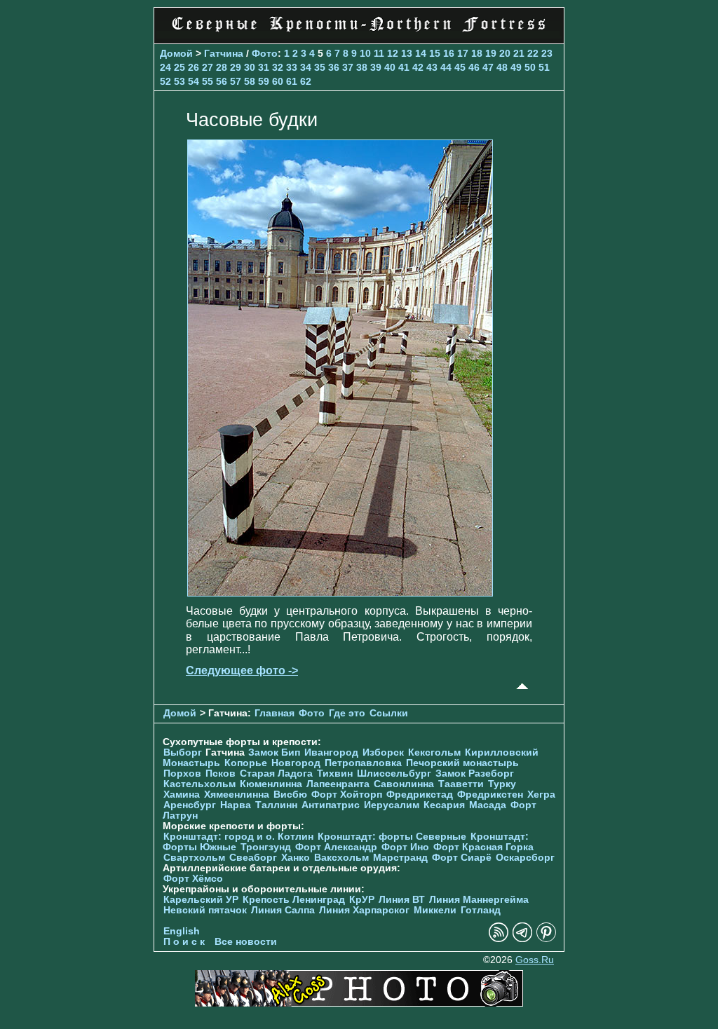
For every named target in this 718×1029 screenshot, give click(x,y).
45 (460, 67)
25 (179, 67)
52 (165, 81)
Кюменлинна (271, 784)
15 (434, 53)
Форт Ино (405, 847)
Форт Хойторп (346, 794)
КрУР (361, 899)
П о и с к (184, 941)
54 (193, 81)
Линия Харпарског (364, 910)
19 (490, 53)
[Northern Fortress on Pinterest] (546, 939)
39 (375, 67)
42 (418, 67)
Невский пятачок (205, 910)
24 (165, 67)
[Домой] (359, 35)
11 (379, 53)
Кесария (444, 805)
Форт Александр (336, 847)
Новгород (295, 763)
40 (389, 67)
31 (263, 67)
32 (277, 67)
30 (249, 67)
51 (544, 67)
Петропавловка (363, 763)
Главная (274, 713)
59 (263, 81)
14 (420, 53)
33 (291, 67)
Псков (220, 773)
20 (504, 53)
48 (502, 67)
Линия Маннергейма (479, 899)
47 (488, 67)
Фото (265, 53)
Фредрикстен (490, 794)
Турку (502, 784)
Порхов (182, 773)
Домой (176, 53)
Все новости (246, 941)
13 (406, 53)
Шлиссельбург (394, 773)
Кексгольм (434, 752)
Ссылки (389, 713)
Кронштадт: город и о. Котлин (238, 836)
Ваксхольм (341, 857)
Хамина (181, 794)
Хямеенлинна (236, 794)
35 (319, 67)
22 (532, 53)
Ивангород (331, 752)
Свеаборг (253, 857)
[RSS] (498, 939)
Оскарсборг (525, 857)
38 (361, 67)
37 (347, 67)
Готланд (481, 910)
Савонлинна (404, 784)
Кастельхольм (199, 784)
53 (179, 81)
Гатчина (223, 53)
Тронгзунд (266, 847)
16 (448, 53)
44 (446, 67)
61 (291, 81)
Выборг (182, 752)
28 (221, 67)
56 (221, 81)
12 (392, 53)
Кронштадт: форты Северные (392, 836)
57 (235, 81)
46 (474, 67)
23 (547, 53)
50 (530, 67)
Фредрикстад (419, 794)
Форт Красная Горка (483, 847)
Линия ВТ (402, 899)
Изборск (383, 752)
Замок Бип (274, 752)
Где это (347, 713)
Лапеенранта (338, 784)
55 (207, 81)
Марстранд (400, 857)
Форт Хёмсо (193, 878)
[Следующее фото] (340, 593)
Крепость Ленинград (294, 899)
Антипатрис (331, 805)
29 (235, 67)
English (181, 931)
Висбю (290, 794)
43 (432, 67)
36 (333, 67)
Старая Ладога (276, 773)
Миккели (435, 910)
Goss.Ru (534, 960)
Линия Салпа (283, 910)
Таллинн (276, 805)
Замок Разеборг (474, 773)
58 (249, 81)
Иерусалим (391, 805)
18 (476, 53)
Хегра (541, 794)
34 (305, 67)
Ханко (295, 857)
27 (207, 67)
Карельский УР (200, 899)
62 (305, 81)
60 (277, 81)
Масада (487, 805)
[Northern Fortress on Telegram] (522, 939)
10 (365, 53)
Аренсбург (189, 805)
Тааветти (461, 784)
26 (193, 67)
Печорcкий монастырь (462, 763)
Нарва (235, 805)
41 (403, 67)
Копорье (245, 763)
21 (518, 53)
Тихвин (335, 773)
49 (516, 67)
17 (462, 53)
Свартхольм (194, 857)
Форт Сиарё (462, 857)
